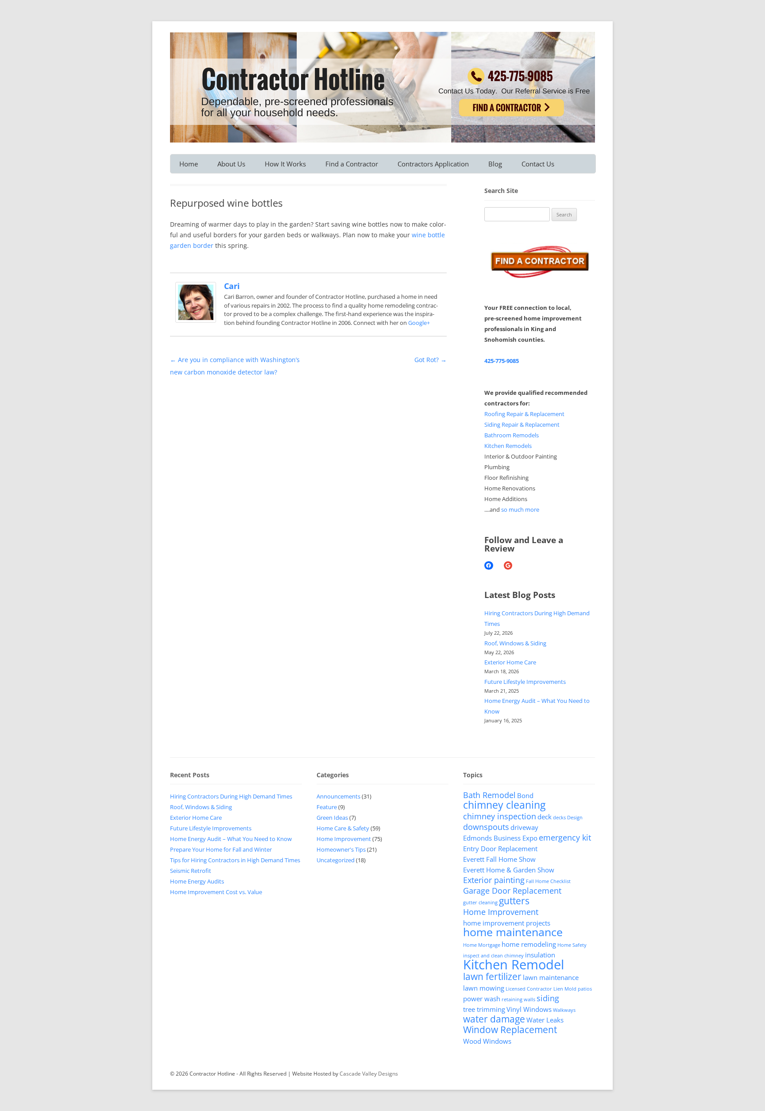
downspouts (486, 827)
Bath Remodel (489, 795)
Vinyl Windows (529, 1009)
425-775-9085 (501, 361)
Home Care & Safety (343, 828)
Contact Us (538, 163)
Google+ (419, 323)
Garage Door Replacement (512, 890)
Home (188, 163)
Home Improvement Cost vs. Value (216, 892)
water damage (494, 1019)
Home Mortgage (481, 945)
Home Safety (572, 945)
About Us (231, 163)
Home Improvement (344, 839)
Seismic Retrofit (190, 871)
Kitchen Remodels (508, 446)
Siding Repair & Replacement (522, 424)
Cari (232, 286)
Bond (525, 795)
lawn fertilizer (492, 976)
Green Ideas (332, 818)
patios (585, 989)
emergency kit (565, 837)
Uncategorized (336, 860)
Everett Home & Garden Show (508, 869)
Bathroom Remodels (511, 435)
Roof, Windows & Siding (515, 643)
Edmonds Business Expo (500, 837)
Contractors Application (433, 163)
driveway (524, 827)
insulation (540, 954)
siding (548, 998)
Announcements (338, 796)
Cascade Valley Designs (369, 1073)
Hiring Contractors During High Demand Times (231, 796)
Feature (327, 807)
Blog (495, 163)
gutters (514, 901)
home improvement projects (506, 922)
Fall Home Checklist (548, 881)
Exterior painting (494, 880)
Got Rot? (430, 359)
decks (559, 817)
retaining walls (518, 999)
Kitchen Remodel (513, 964)
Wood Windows (487, 1041)
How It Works (285, 163)
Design (575, 817)
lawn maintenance (551, 977)
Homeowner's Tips (341, 849)
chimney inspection (499, 816)
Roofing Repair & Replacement (524, 414)
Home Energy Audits (197, 881)
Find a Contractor (351, 163)
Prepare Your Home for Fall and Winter (221, 849)
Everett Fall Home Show (499, 859)
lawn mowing (483, 988)
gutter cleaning (480, 902)
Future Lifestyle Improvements (525, 682)
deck (544, 816)
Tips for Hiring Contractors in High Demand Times (235, 860)
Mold (570, 989)
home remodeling (529, 944)
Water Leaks (545, 1019)
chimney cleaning (504, 805)
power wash (481, 998)
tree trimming (484, 1009)
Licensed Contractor (529, 989)
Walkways (564, 1010)
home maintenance (513, 932)
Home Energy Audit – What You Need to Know (231, 839)
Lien (558, 989)
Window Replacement (510, 1029)
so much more (520, 509)
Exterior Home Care (510, 662)
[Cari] (195, 320)
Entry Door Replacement (500, 848)
